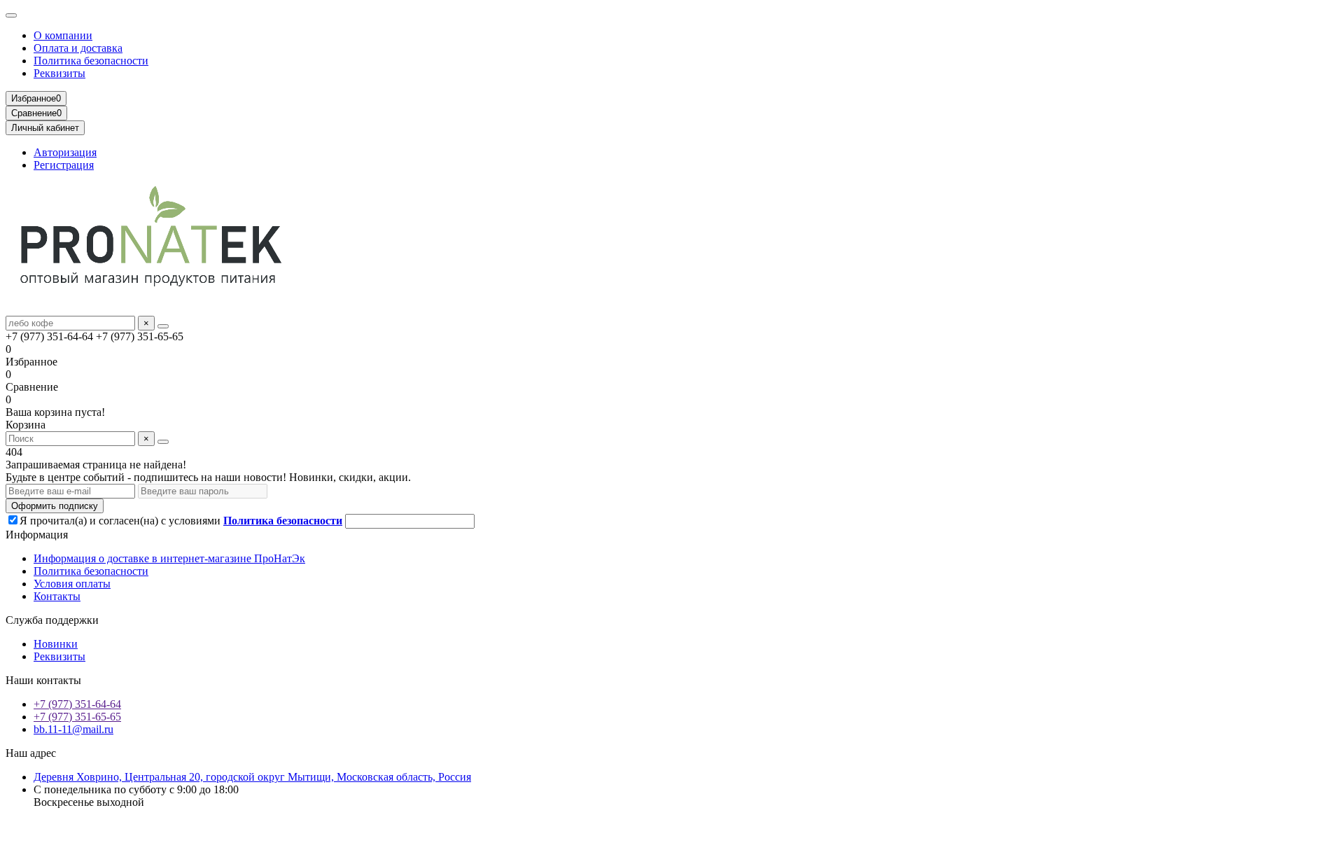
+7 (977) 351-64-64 (77, 704)
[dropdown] (11, 15)
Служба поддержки (52, 620)
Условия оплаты (72, 584)
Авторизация (65, 152)
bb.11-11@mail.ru (73, 729)
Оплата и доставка (78, 48)
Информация (37, 535)
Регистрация (64, 165)
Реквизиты (59, 73)
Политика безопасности (91, 61)
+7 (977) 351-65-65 (77, 717)
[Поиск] (163, 326)
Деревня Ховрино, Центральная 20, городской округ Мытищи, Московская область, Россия (252, 777)
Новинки (56, 644)
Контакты (57, 596)
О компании (63, 35)
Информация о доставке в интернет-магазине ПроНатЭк (169, 558)
